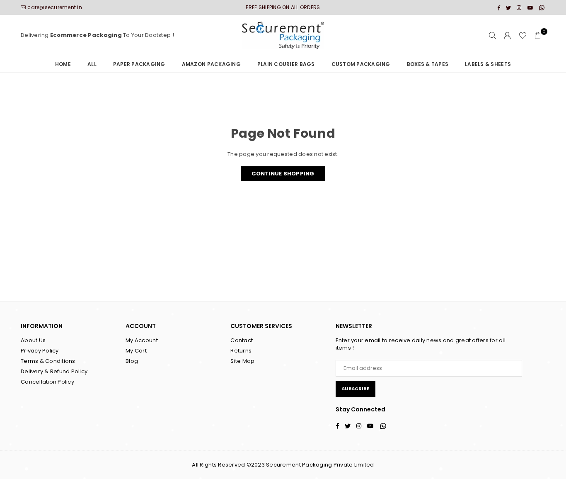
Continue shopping (283, 173)
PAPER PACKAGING (139, 64)
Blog (132, 361)
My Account (142, 340)
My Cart (136, 351)
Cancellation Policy (47, 382)
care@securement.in (54, 7)
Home (63, 64)
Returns (241, 351)
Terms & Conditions (48, 361)
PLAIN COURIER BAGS (286, 64)
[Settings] (507, 35)
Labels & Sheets (488, 64)
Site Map (242, 361)
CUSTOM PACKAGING (360, 64)
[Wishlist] (522, 35)
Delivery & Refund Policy (54, 371)
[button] (537, 35)
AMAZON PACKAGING (211, 64)
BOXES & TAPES (427, 64)
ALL (92, 64)
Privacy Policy (40, 351)
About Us (33, 340)
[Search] (492, 35)
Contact (241, 340)
